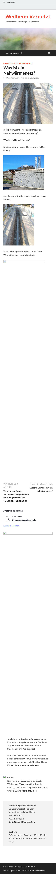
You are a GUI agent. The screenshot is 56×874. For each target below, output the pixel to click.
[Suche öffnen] (49, 53)
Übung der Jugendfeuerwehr (24, 520)
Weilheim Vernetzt (27, 16)
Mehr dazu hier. (29, 790)
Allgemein (7, 63)
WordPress (29, 870)
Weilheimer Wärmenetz (23, 63)
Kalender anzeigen (11, 526)
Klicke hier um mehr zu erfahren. (23, 765)
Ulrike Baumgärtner (32, 78)
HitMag (41, 870)
